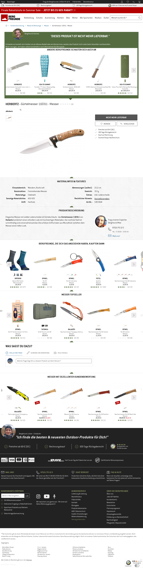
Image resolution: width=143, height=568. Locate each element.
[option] (52, 141)
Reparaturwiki (121, 523)
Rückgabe (75, 505)
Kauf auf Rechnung (105, 135)
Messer (46, 26)
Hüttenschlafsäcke (79, 547)
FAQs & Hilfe (76, 499)
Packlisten (5, 553)
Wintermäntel (41, 553)
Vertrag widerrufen (78, 519)
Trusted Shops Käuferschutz (109, 138)
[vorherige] (9, 70)
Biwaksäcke (76, 554)
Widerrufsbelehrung (79, 516)
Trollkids (110, 556)
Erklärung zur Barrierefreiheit (117, 517)
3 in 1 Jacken (41, 547)
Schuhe (39, 17)
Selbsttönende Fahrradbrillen (82, 556)
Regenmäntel (41, 549)
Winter (75, 17)
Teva (109, 547)
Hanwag (110, 553)
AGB (73, 511)
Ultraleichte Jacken (43, 554)
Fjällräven (111, 554)
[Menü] (141, 560)
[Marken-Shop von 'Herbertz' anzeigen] (9, 111)
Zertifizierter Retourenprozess (112, 460)
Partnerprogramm (113, 508)
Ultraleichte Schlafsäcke (80, 551)
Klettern (60, 17)
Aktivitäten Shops (8, 547)
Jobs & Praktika (113, 497)
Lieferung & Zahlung (79, 494)
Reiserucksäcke (78, 549)
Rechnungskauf (46, 5)
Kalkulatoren (6, 549)
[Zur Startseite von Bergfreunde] (11, 18)
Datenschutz (80, 511)
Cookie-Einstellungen (80, 514)
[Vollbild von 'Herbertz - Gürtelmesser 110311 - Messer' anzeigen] (20, 110)
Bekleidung (29, 17)
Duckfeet (111, 549)
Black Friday (6, 556)
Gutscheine (111, 505)
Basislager (11, 2)
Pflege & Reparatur (8, 554)
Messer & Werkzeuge (34, 26)
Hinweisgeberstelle (114, 514)
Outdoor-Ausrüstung (17, 26)
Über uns (110, 494)
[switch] (137, 565)
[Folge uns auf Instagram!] (40, 497)
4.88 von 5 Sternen (124, 5)
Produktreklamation (79, 508)
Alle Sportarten (86, 17)
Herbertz (12, 104)
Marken (98, 17)
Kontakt (74, 502)
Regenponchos (42, 551)
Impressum (111, 511)
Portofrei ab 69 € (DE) (12, 5)
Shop (3, 2)
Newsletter (111, 502)
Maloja (110, 551)
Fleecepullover (42, 556)
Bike (68, 17)
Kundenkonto (112, 499)
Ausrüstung (50, 17)
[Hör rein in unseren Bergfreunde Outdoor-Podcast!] (56, 497)
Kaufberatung (6, 551)
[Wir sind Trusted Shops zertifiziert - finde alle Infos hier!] (113, 446)
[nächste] (133, 70)
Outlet (106, 17)
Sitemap (29, 560)
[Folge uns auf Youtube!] (48, 497)
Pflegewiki (111, 523)
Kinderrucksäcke (78, 553)
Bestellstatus (77, 497)
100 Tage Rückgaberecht (84, 5)
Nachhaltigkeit (112, 520)
